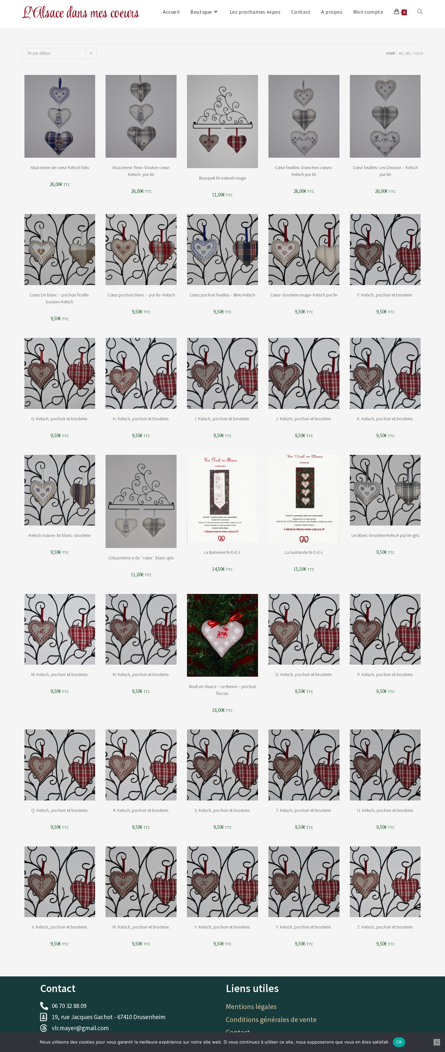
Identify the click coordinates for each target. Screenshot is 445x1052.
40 (401, 53)
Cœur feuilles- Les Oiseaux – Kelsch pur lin (385, 171)
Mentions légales (251, 1006)
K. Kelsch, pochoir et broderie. (385, 419)
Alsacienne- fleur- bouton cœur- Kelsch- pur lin (141, 171)
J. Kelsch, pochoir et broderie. (304, 419)
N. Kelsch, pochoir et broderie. (141, 674)
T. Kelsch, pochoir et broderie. (304, 810)
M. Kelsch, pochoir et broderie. (59, 674)
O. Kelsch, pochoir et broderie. (303, 674)
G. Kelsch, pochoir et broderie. (59, 419)
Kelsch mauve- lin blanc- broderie (60, 535)
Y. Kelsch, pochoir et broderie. (304, 927)
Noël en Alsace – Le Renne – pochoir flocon (222, 690)
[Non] (437, 1042)
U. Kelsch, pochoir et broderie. (385, 810)
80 (408, 53)
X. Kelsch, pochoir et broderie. (222, 927)
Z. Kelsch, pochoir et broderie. (385, 927)
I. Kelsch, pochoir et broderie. (222, 419)
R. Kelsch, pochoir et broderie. (141, 810)
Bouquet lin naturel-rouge (222, 178)
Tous (418, 53)
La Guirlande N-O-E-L (304, 552)
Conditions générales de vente (271, 1019)
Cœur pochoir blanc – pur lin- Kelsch (141, 295)
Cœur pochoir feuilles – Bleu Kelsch (222, 295)
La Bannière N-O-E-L (222, 552)
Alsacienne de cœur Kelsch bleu (59, 167)
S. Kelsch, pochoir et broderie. (222, 810)
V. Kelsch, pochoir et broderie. (60, 927)
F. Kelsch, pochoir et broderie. (385, 295)
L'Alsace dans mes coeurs (80, 13)
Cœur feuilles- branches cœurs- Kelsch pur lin (304, 171)
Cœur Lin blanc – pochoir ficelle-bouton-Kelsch (60, 298)
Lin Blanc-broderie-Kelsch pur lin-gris (385, 535)
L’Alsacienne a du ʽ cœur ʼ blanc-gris (141, 558)
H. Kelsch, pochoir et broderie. (141, 419)
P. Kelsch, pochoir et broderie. (385, 674)
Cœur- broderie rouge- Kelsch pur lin (303, 295)
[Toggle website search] (420, 11)
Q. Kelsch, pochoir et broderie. (59, 810)
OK (399, 1042)
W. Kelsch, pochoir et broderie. (141, 927)
